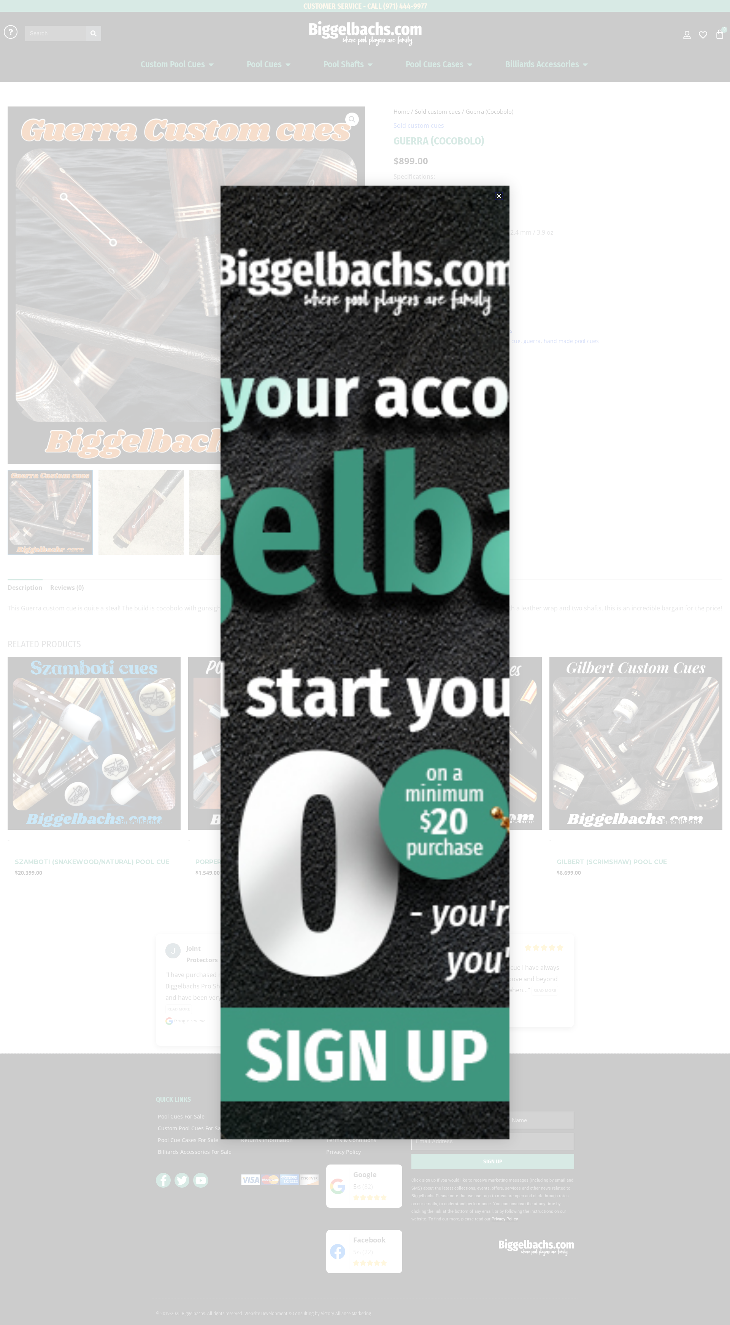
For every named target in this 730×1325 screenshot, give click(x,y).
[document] (365, 662)
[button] (499, 196)
